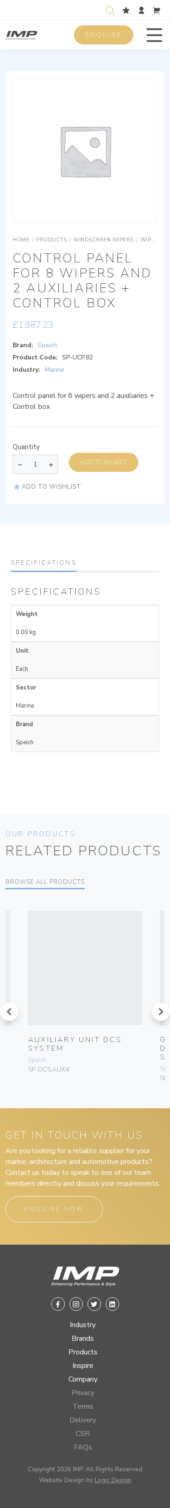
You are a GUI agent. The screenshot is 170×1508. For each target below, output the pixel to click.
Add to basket (103, 462)
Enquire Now (54, 1209)
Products (82, 1352)
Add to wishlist (52, 487)
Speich (47, 345)
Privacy (83, 1393)
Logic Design (113, 1480)
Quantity (26, 446)
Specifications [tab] (44, 563)
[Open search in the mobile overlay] (112, 10)
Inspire (83, 1366)
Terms (83, 1406)
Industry (83, 1325)
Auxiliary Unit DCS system (75, 1044)
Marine (54, 369)
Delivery (82, 1420)
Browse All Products (45, 882)
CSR (83, 1434)
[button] (154, 35)
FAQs (83, 1447)
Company (82, 1379)
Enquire (103, 34)
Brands (83, 1338)
